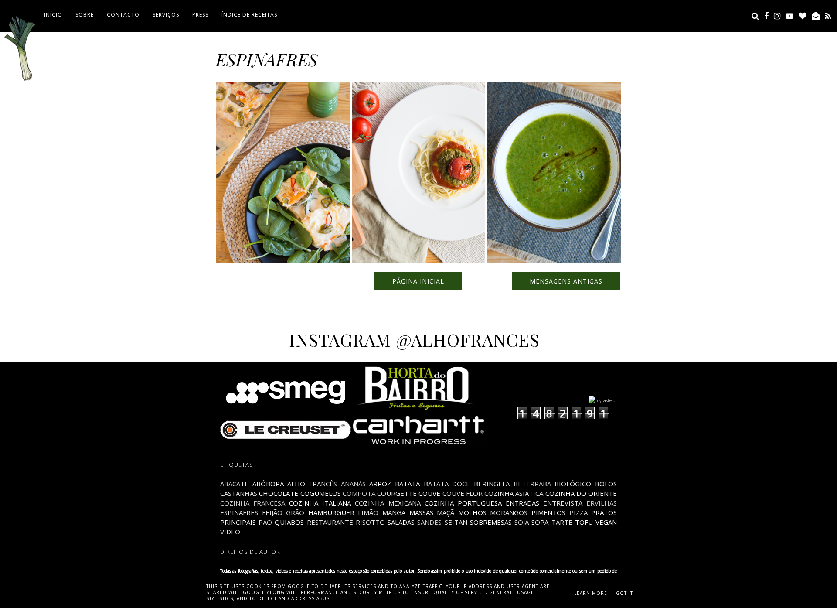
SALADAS (401, 522)
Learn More (590, 593)
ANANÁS (353, 483)
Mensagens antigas (566, 281)
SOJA (521, 522)
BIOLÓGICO (573, 483)
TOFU (584, 522)
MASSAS (421, 512)
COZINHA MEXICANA (387, 503)
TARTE (561, 522)
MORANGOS (508, 512)
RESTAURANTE (330, 522)
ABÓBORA (268, 483)
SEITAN (456, 522)
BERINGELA (492, 483)
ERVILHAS (601, 503)
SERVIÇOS (166, 14)
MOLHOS (472, 512)
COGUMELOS (320, 493)
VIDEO (230, 531)
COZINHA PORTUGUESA (463, 503)
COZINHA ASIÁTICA (513, 493)
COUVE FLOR (462, 493)
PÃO (265, 522)
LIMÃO (368, 512)
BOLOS (606, 483)
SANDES (429, 522)
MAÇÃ (445, 512)
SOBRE (84, 14)
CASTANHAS (238, 493)
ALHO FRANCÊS (312, 483)
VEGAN (606, 522)
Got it (624, 593)
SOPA (539, 522)
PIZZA (578, 512)
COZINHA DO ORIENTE (581, 493)
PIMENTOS (548, 512)
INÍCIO (53, 14)
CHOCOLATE (278, 493)
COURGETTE (397, 493)
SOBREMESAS (491, 522)
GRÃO (295, 512)
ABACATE (234, 483)
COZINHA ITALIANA (320, 503)
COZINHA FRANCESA (252, 503)
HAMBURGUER (331, 512)
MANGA (393, 512)
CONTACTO (123, 14)
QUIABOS (289, 522)
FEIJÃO (272, 512)
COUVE (429, 493)
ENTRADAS (522, 503)
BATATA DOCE (447, 483)
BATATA (407, 483)
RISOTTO (370, 522)
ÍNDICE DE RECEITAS (249, 14)
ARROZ (380, 483)
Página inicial (418, 281)
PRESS (200, 14)
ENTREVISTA (562, 503)
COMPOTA (359, 493)
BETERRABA (532, 483)
